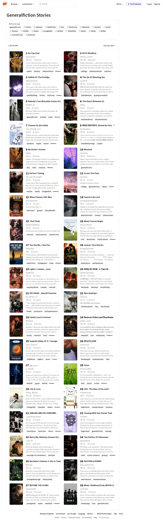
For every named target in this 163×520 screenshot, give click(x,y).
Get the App (71, 514)
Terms (57, 518)
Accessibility (87, 518)
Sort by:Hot (109, 45)
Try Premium (135, 4)
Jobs (115, 514)
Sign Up (157, 4)
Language (81, 514)
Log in (149, 4)
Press (121, 514)
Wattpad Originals (47, 514)
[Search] (40, 4)
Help (95, 518)
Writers (90, 514)
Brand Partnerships (104, 514)
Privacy (64, 518)
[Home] (5, 4)
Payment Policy (74, 518)
